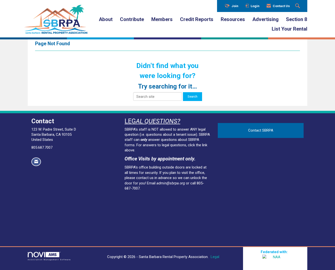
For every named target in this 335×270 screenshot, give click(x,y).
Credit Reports (196, 19)
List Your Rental (289, 29)
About (106, 19)
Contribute (132, 19)
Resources (233, 19)
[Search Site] (298, 6)
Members (162, 19)
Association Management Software (49, 259)
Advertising (265, 19)
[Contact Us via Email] (36, 162)
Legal (215, 257)
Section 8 (296, 19)
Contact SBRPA (260, 130)
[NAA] (275, 261)
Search (192, 96)
